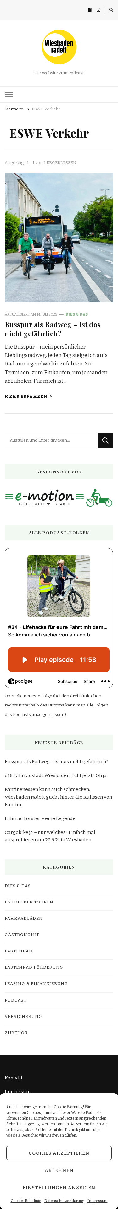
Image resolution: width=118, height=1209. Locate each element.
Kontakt (14, 1078)
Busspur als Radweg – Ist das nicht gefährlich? (52, 328)
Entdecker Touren (29, 902)
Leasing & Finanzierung (36, 983)
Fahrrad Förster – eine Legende (40, 818)
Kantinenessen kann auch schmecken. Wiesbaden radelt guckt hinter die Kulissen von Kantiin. (58, 796)
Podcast (15, 1000)
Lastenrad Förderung (34, 967)
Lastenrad (18, 951)
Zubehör (16, 1033)
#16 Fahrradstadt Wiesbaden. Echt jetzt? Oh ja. (56, 775)
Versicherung (23, 1016)
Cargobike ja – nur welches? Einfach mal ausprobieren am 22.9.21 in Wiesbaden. (50, 836)
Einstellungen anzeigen (59, 1187)
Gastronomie (22, 934)
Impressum (97, 1201)
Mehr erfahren (26, 396)
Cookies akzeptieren (59, 1153)
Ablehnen (59, 1170)
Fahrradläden (24, 918)
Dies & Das (77, 314)
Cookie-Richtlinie (26, 1201)
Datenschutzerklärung (64, 1201)
